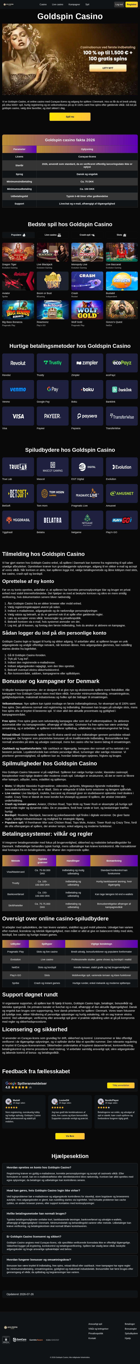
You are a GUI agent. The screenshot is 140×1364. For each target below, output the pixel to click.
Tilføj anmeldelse (121, 1085)
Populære (16, 235)
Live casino (51, 235)
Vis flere (70, 1136)
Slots (119, 235)
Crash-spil (85, 235)
